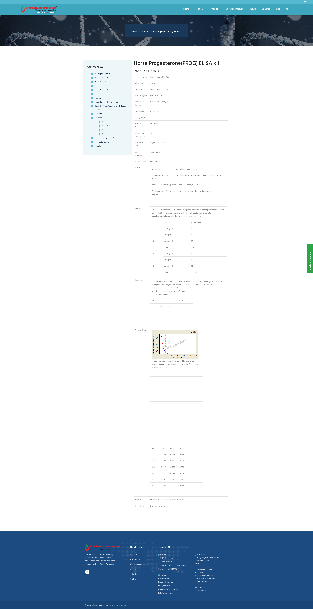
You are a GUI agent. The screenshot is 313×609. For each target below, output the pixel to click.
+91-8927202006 (165, 561)
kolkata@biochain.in (166, 593)
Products (215, 8)
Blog (278, 8)
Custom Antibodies (109, 134)
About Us (200, 8)
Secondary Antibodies (110, 130)
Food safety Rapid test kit (105, 138)
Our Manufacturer (235, 8)
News (253, 8)
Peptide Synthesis (102, 142)
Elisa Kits (98, 113)
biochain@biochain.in (166, 582)
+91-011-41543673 (165, 558)
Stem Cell (98, 146)
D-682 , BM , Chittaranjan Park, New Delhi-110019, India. (207, 560)
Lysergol (98, 98)
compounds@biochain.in (168, 589)
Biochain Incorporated (121, 605)
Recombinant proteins (103, 94)
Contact (266, 8)
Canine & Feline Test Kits (104, 78)
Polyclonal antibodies (110, 122)
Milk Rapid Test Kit (102, 73)
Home (186, 8)
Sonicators (99, 86)
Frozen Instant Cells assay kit (106, 102)
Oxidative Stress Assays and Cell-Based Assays (110, 108)
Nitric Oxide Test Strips (104, 82)
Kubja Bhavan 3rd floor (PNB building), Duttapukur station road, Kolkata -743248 (205, 577)
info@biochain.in (165, 585)
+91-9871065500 (165, 565)
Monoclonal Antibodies (111, 126)
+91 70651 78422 (179, 565)
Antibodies (99, 117)
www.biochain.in (201, 590)
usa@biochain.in (164, 578)
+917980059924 (171, 569)
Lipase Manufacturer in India (106, 90)
